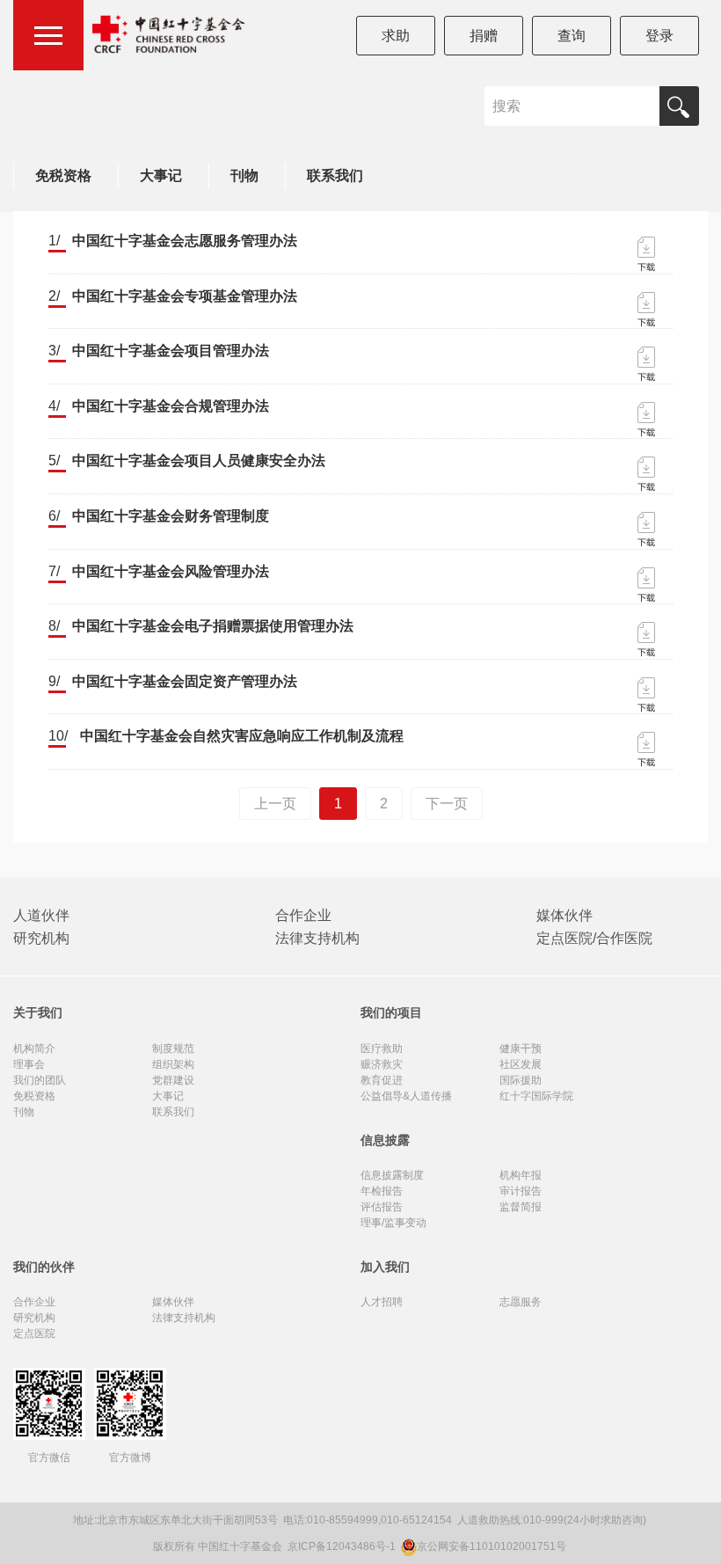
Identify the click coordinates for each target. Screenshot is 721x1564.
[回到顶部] (698, 1541)
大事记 (161, 175)
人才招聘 (381, 1302)
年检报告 (381, 1191)
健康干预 (520, 1048)
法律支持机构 (317, 938)
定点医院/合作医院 (594, 938)
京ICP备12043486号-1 (343, 1546)
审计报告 (520, 1191)
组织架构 (173, 1064)
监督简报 (520, 1207)
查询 (571, 35)
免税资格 (63, 175)
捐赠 (484, 35)
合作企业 (303, 915)
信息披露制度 (392, 1175)
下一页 (447, 803)
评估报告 (381, 1207)
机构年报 (520, 1175)
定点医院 (34, 1333)
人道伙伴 (41, 915)
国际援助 (520, 1080)
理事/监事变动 (393, 1223)
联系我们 (335, 175)
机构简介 (34, 1048)
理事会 (29, 1064)
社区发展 (520, 1064)
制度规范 (173, 1048)
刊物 (244, 175)
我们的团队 (39, 1080)
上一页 (275, 803)
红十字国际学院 (536, 1096)
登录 (659, 35)
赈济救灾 (381, 1064)
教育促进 (381, 1080)
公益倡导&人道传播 (406, 1096)
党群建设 (173, 1080)
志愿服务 (520, 1302)
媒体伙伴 (564, 915)
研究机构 (41, 938)
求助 (396, 35)
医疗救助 (381, 1048)
